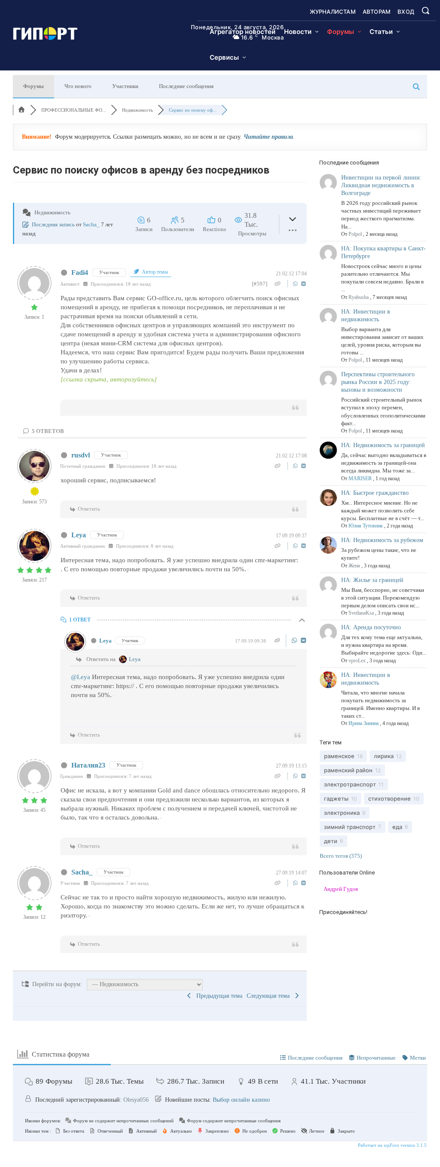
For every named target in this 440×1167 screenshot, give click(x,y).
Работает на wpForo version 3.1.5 (392, 1145)
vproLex (357, 661)
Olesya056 (136, 1100)
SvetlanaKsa (361, 613)
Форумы (33, 86)
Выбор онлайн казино (241, 1100)
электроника (342, 812)
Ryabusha (358, 297)
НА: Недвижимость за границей (383, 445)
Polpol (355, 234)
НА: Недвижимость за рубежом (382, 540)
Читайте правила (268, 137)
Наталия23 (88, 765)
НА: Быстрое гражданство (375, 493)
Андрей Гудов (341, 889)
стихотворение (389, 798)
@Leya (80, 676)
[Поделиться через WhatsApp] (296, 283)
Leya (78, 535)
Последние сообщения (186, 86)
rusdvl (80, 455)
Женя (354, 566)
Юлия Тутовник (365, 526)
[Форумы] (21, 110)
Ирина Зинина (363, 723)
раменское (339, 756)
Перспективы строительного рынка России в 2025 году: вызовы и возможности (378, 382)
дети (330, 841)
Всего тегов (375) (341, 856)
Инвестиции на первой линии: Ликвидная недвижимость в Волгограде (381, 185)
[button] (425, 10)
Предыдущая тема (217, 996)
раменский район (348, 770)
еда (397, 826)
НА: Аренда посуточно (371, 627)
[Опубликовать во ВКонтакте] (303, 283)
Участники (125, 86)
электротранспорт (350, 784)
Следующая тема (270, 996)
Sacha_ (91, 224)
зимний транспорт (350, 826)
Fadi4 (79, 272)
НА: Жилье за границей (372, 580)
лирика (384, 756)
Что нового (78, 86)
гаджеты (336, 798)
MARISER (360, 478)
